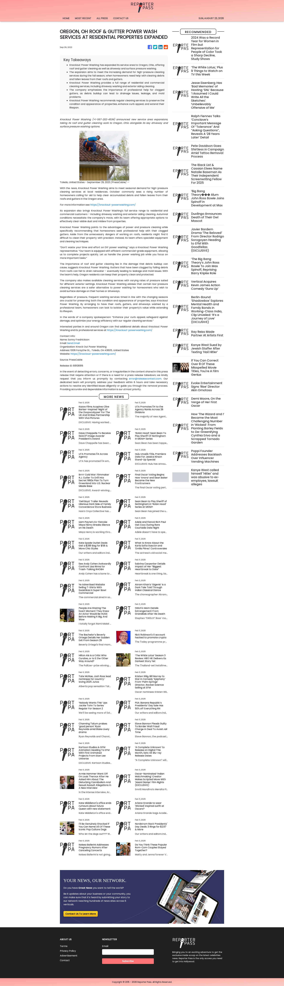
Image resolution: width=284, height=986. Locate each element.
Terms (63, 946)
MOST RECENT (83, 18)
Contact (65, 960)
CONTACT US (120, 18)
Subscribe (128, 961)
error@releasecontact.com (145, 378)
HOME (66, 18)
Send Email (73, 343)
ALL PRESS (102, 18)
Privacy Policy (68, 951)
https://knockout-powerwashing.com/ (113, 204)
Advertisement (68, 955)
